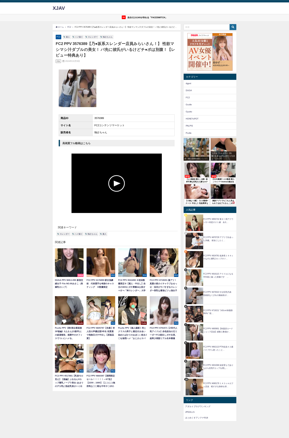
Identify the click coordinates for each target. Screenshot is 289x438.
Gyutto (189, 112)
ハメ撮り (79, 37)
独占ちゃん (108, 37)
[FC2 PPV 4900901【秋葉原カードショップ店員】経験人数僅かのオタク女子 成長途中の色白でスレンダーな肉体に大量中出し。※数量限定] (210, 324)
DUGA (189, 90)
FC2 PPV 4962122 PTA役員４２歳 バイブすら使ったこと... (219, 348)
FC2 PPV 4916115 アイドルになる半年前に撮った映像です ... (218, 275)
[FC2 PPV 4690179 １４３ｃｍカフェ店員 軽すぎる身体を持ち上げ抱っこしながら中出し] (210, 378)
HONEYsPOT (192, 119)
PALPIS (189, 126)
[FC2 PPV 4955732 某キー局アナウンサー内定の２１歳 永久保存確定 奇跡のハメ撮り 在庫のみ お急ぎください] (210, 214)
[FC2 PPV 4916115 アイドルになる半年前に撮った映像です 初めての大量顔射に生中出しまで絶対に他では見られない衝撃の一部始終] (210, 269)
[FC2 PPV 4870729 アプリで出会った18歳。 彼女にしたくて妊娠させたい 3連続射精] (210, 232)
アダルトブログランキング (197, 406)
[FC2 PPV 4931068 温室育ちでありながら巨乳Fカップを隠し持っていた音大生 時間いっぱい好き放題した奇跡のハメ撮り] (210, 360)
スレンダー (93, 37)
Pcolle (188, 133)
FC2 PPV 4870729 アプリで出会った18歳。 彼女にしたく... (218, 238)
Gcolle (189, 104)
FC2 (58, 37)
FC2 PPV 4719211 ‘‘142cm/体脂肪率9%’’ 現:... (218, 312)
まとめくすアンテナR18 (196, 418)
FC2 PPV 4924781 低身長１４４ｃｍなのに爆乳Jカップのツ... (218, 257)
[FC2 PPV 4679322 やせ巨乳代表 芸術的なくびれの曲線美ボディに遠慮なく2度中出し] (210, 287)
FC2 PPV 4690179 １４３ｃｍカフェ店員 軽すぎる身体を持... (218, 384)
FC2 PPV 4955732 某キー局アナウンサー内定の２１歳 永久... (218, 220)
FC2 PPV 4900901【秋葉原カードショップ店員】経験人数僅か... (218, 330)
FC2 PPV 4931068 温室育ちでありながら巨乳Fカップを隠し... (218, 366)
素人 (68, 37)
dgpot (188, 83)
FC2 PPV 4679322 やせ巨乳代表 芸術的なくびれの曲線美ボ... (218, 293)
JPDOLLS (189, 412)
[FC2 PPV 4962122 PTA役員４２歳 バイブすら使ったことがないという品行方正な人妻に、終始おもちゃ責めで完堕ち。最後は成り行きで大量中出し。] (210, 342)
